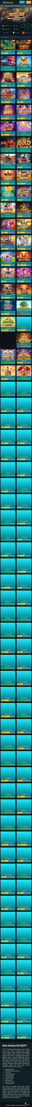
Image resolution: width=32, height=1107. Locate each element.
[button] (2, 14)
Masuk (22, 2)
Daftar (28, 2)
